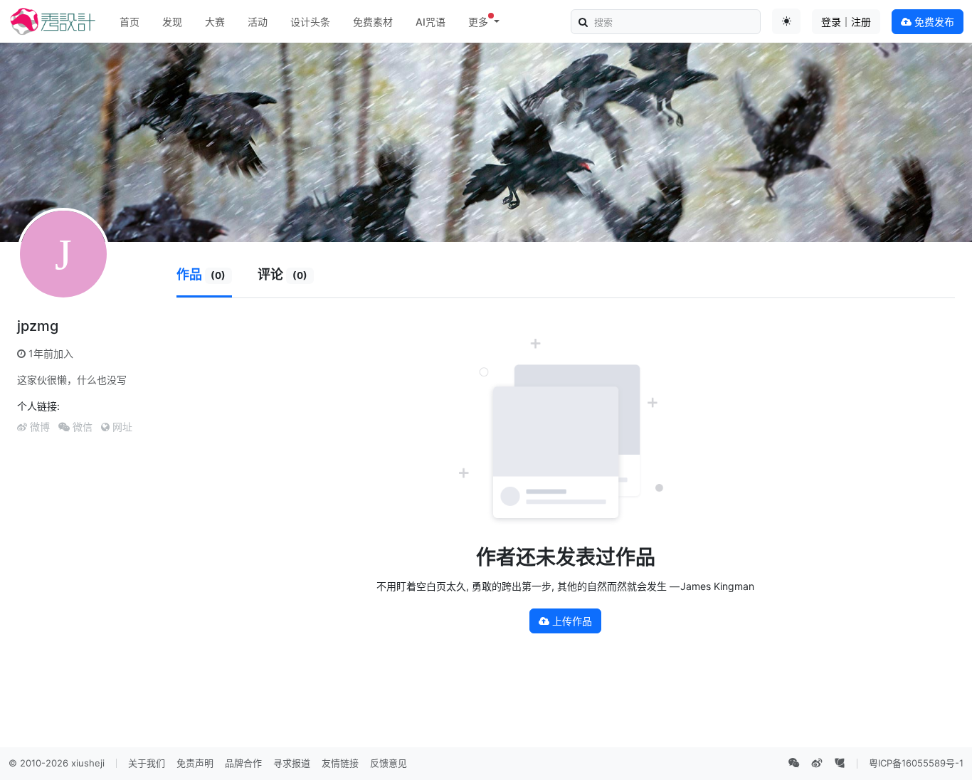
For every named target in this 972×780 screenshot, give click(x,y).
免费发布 (933, 22)
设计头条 (310, 22)
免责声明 (194, 763)
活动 (258, 22)
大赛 (215, 22)
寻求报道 (291, 763)
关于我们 (146, 763)
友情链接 (340, 763)
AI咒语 (430, 22)
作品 (201, 274)
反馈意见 (388, 763)
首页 (129, 22)
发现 (172, 22)
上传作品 (570, 621)
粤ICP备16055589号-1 (916, 763)
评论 (282, 274)
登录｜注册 (846, 22)
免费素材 (373, 22)
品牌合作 (243, 763)
